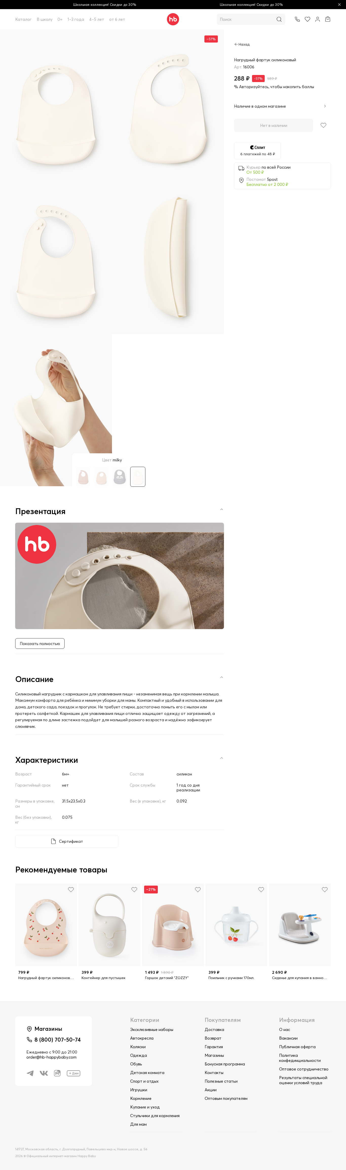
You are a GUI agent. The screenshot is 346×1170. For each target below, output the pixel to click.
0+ (60, 19)
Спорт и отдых (144, 1081)
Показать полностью (40, 643)
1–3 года (76, 19)
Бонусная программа (225, 1063)
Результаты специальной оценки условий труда (303, 1080)
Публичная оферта (297, 1046)
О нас (284, 1029)
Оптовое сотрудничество (304, 1068)
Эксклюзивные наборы (151, 1029)
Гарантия (214, 1046)
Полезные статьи (221, 1081)
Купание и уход (145, 1106)
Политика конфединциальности (300, 1058)
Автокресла (141, 1038)
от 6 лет (117, 19)
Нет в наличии (273, 125)
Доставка (214, 1029)
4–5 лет (96, 19)
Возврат (213, 1038)
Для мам (138, 1124)
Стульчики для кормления (155, 1115)
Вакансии (288, 1038)
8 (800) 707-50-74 (57, 1039)
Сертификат (71, 841)
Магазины (214, 1055)
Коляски (138, 1046)
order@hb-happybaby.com (51, 1057)
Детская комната (147, 1072)
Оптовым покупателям (226, 1098)
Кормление (140, 1098)
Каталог (23, 19)
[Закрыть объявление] (339, 5)
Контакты (214, 1072)
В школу (44, 19)
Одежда (138, 1055)
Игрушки (138, 1089)
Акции (211, 1089)
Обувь (136, 1063)
